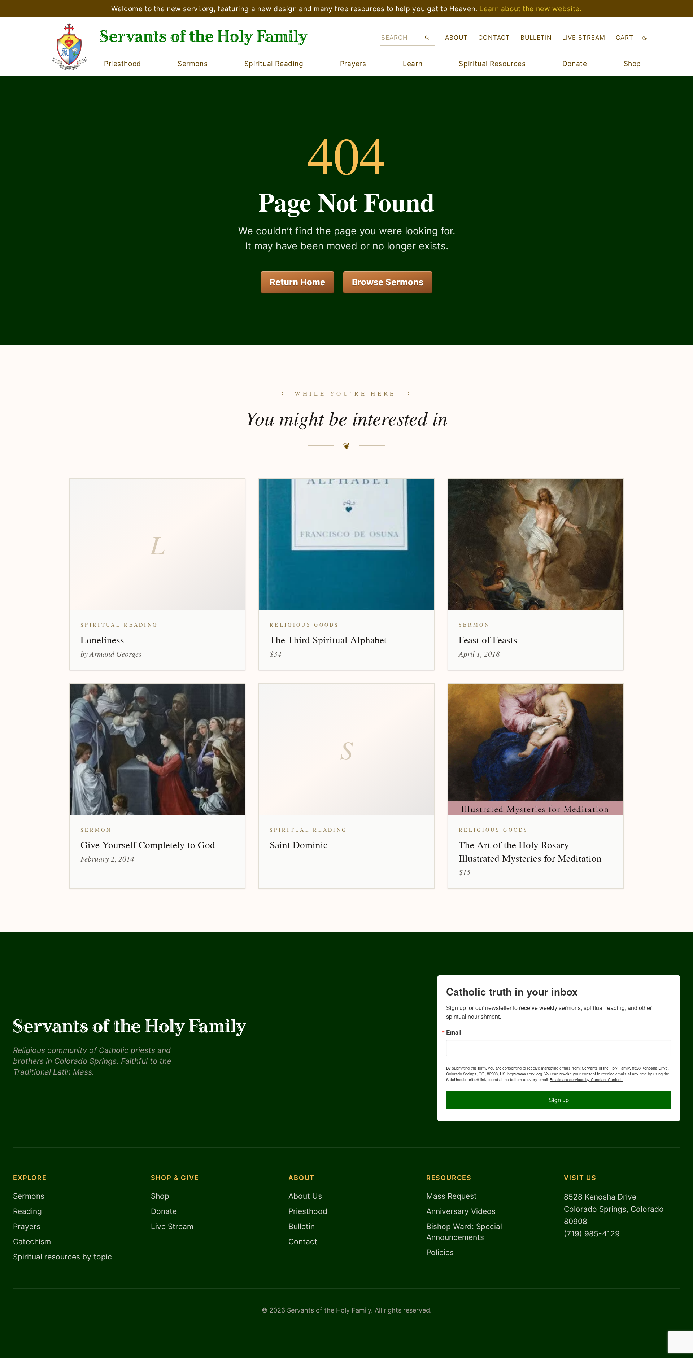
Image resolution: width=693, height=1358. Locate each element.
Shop (632, 63)
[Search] (427, 37)
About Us (305, 1196)
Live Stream (172, 1226)
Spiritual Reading (274, 63)
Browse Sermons (387, 282)
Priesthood (122, 63)
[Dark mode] (644, 38)
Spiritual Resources (492, 63)
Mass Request (451, 1196)
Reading (27, 1211)
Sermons (193, 63)
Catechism (32, 1241)
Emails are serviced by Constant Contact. (586, 1079)
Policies (440, 1252)
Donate (574, 63)
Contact (494, 37)
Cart (624, 37)
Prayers (353, 63)
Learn (412, 63)
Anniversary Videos (461, 1211)
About (456, 37)
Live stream (583, 37)
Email (453, 1032)
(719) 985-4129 (592, 1233)
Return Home (297, 282)
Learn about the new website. (530, 8)
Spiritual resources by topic (62, 1256)
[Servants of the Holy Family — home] (204, 37)
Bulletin (536, 37)
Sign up (559, 1100)
